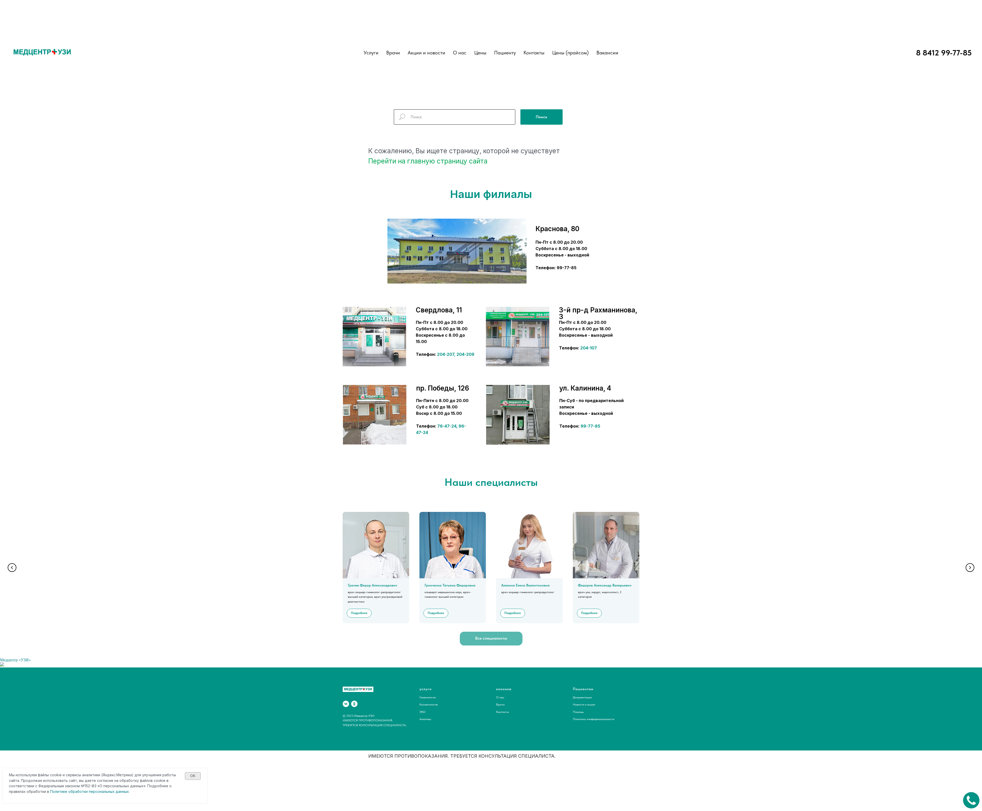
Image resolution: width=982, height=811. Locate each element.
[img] (374, 336)
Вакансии (607, 53)
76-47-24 (446, 426)
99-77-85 (590, 426)
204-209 (465, 354)
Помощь (578, 712)
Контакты (533, 53)
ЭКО (422, 712)
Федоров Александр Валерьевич (604, 585)
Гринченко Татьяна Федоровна (450, 585)
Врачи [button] (393, 53)
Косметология (428, 704)
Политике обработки (69, 791)
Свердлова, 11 (439, 310)
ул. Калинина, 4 (585, 388)
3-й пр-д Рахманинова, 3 (598, 313)
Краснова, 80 (557, 229)
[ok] (354, 704)
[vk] (346, 704)
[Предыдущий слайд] (12, 567)
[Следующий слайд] (970, 567)
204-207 (445, 354)
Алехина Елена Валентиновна (525, 585)
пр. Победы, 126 (442, 388)
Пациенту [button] (505, 53)
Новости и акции (584, 704)
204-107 (588, 347)
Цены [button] (480, 53)
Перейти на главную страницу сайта (427, 161)
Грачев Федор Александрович (372, 585)
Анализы (425, 719)
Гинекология (427, 697)
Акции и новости (426, 53)
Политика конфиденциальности (593, 719)
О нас (459, 53)
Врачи (500, 704)
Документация (582, 697)
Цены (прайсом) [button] (570, 53)
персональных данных (109, 791)
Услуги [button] (371, 53)
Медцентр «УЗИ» (15, 660)
